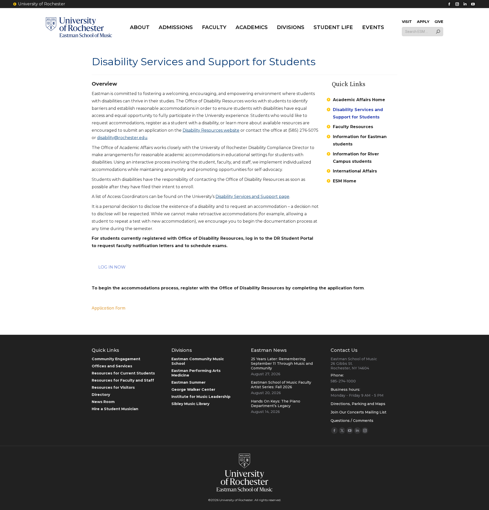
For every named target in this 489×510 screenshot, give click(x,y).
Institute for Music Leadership (200, 396)
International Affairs (355, 171)
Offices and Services (112, 366)
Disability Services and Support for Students (358, 113)
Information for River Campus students (356, 158)
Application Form (108, 308)
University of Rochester (41, 4)
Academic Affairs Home (359, 99)
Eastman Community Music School (197, 361)
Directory (101, 394)
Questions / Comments (352, 420)
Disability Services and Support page (252, 196)
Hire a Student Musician (115, 409)
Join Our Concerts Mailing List (358, 412)
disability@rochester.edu (122, 137)
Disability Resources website (211, 130)
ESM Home (344, 181)
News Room (103, 401)
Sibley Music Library (190, 403)
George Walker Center (193, 389)
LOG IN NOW (112, 267)
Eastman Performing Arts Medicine (196, 373)
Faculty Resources (353, 126)
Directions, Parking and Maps (358, 403)
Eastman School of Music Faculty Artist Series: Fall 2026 (281, 384)
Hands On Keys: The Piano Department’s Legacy (275, 403)
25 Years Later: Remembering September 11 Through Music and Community (282, 363)
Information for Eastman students (360, 140)
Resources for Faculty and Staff (123, 380)
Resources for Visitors (113, 387)
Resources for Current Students (123, 373)
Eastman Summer (188, 382)
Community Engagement (116, 359)
